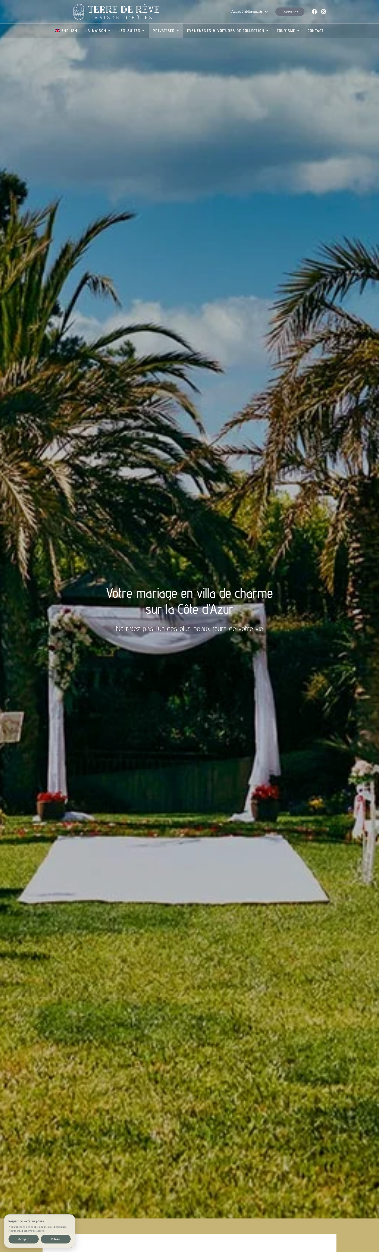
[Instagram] (323, 11)
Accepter (23, 1239)
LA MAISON (96, 30)
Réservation (290, 12)
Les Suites (130, 30)
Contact (316, 30)
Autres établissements (246, 11)
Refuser (55, 1239)
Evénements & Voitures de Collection (226, 30)
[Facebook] (314, 11)
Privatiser (164, 30)
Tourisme (286, 30)
